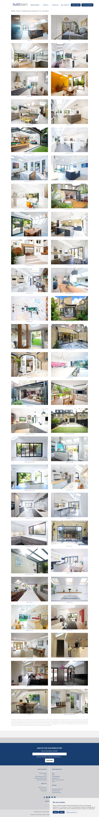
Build (45, 774)
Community (43, 790)
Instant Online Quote (41, 779)
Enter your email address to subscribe (49, 750)
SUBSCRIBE (49, 760)
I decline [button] (61, 812)
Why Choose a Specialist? (58, 779)
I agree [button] (55, 812)
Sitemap (44, 814)
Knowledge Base (56, 776)
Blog (53, 773)
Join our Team (43, 789)
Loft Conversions (56, 790)
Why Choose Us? (42, 787)
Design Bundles (42, 773)
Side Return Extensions (57, 789)
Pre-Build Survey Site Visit (40, 778)
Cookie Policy (39, 814)
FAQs (53, 774)
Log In (53, 781)
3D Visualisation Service (40, 776)
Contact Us (66, 5)
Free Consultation (87, 5)
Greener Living (55, 778)
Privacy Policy (33, 814)
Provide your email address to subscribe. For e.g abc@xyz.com (48, 756)
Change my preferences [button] (71, 812)
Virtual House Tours (56, 792)
